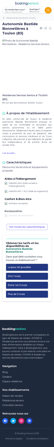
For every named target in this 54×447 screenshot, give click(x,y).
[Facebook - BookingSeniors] (5, 421)
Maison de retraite (12, 396)
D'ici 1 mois (14, 276)
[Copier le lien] (45, 28)
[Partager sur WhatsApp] (50, 28)
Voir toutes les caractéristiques (27, 227)
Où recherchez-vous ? (15, 10)
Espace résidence (12, 381)
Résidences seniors (13, 400)
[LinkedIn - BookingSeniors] (29, 421)
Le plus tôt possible (19, 267)
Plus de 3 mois (16, 294)
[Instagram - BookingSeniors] (21, 421)
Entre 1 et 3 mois (17, 285)
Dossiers (7, 376)
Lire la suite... (9, 153)
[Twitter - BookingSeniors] (13, 421)
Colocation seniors (12, 405)
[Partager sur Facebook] (41, 28)
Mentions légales (14, 438)
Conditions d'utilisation (37, 438)
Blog (5, 372)
